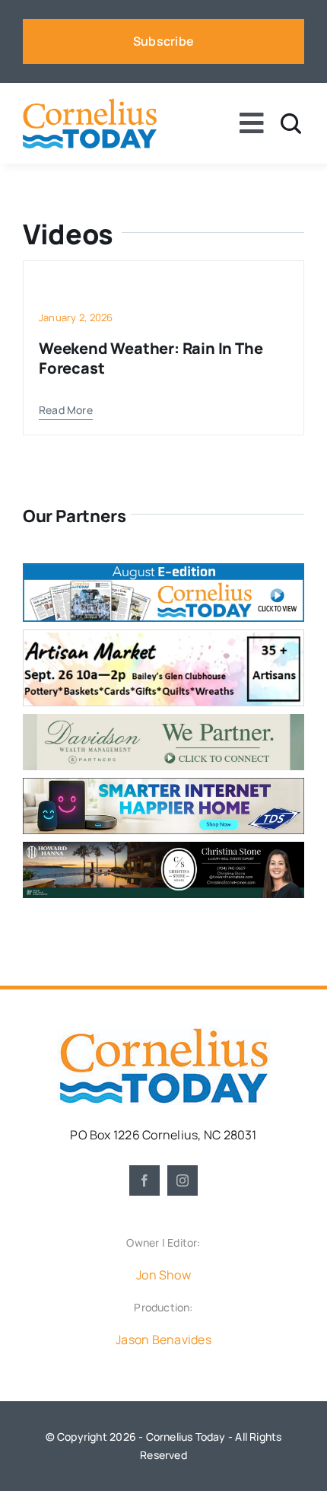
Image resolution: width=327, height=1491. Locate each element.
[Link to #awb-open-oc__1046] (291, 123)
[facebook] (144, 1180)
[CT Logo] (90, 104)
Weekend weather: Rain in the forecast (150, 358)
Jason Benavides (163, 1339)
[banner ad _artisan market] (163, 636)
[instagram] (182, 1180)
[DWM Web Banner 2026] (163, 720)
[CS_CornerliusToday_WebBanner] (163, 847)
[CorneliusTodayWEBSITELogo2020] (163, 1033)
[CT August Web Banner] (163, 569)
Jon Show (163, 1274)
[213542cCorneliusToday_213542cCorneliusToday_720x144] (163, 784)
